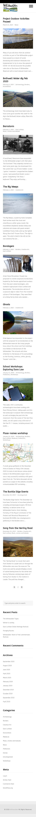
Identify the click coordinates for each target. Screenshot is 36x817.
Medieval (15, 438)
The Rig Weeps (10, 186)
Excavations (7, 86)
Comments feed (8, 784)
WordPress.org (8, 788)
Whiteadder (14, 809)
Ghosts (6, 304)
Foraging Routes (8, 631)
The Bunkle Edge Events (15, 491)
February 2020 (8, 681)
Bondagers (8, 246)
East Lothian (20, 129)
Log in (5, 776)
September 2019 (8, 698)
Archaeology (20, 84)
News (16, 25)
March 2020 (7, 678)
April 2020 (6, 673)
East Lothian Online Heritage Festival (15, 627)
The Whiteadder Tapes (11, 619)
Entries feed (7, 780)
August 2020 (7, 665)
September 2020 (8, 661)
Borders (27, 84)
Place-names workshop (15, 433)
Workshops (14, 374)
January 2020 (7, 686)
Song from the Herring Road (17, 528)
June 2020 (6, 670)
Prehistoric (6, 374)
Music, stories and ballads (11, 131)
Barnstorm (8, 126)
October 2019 (7, 694)
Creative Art (19, 190)
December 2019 (8, 690)
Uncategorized (22, 495)
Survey (5, 753)
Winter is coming (8, 623)
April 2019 (6, 702)
